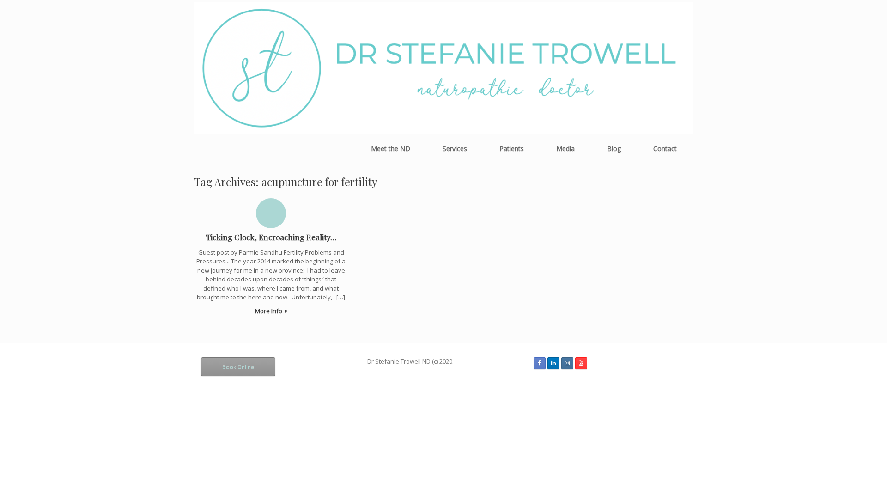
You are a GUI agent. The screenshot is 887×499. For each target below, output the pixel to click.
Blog (614, 148)
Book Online (238, 366)
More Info (269, 311)
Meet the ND (390, 148)
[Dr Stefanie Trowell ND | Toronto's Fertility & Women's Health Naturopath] (443, 68)
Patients (511, 148)
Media (565, 148)
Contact (665, 148)
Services (455, 148)
